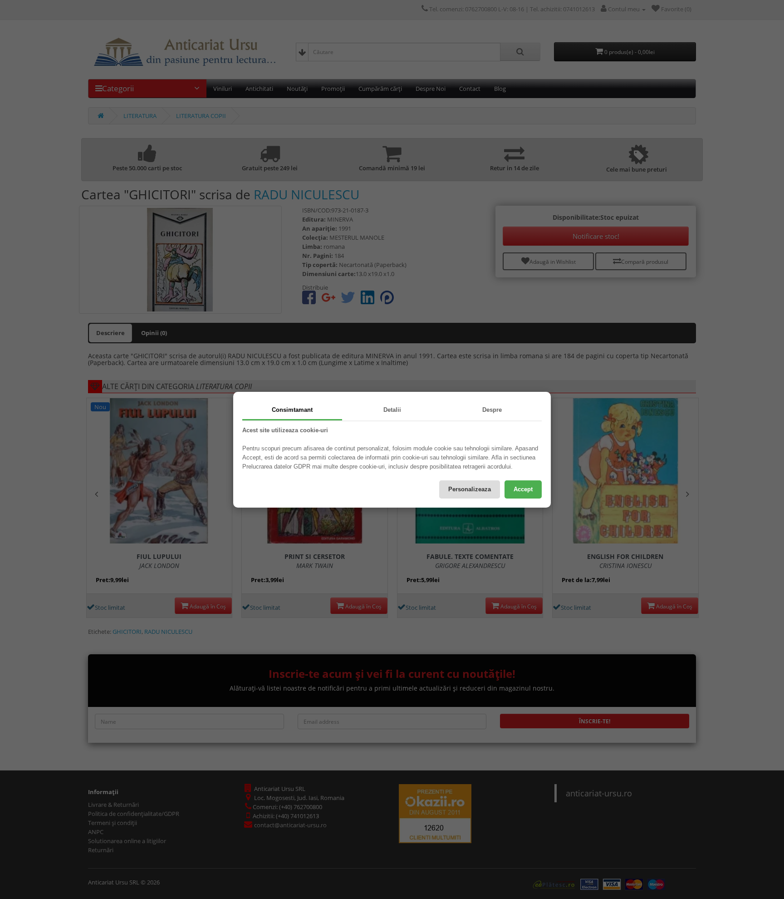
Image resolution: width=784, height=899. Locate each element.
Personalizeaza (469, 489)
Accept (523, 489)
